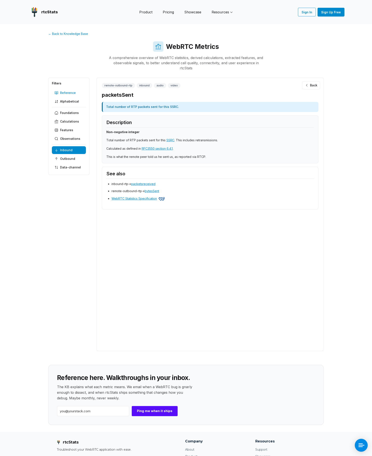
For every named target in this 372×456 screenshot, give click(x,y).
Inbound (66, 150)
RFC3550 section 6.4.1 (157, 148)
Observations (70, 138)
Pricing (168, 12)
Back (313, 85)
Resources (220, 12)
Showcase (192, 12)
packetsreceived (143, 184)
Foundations (69, 113)
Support (261, 449)
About (189, 449)
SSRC (170, 140)
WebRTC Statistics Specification (134, 198)
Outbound (67, 158)
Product (145, 12)
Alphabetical (69, 101)
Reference (68, 93)
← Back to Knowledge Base (68, 34)
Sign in (307, 12)
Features (66, 130)
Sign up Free (331, 12)
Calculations (69, 121)
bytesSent (152, 191)
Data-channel (70, 167)
